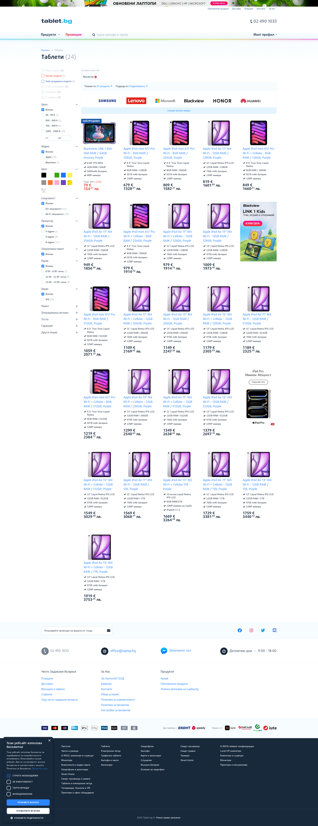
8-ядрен (52, 242)
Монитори (66, 760)
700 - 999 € (53, 125)
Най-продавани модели (60, 81)
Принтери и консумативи (233, 764)
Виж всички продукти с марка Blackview (109, 181)
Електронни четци (111, 751)
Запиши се (108, 630)
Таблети (105, 746)
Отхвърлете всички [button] (28, 810)
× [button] (49, 740)
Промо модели (55, 75)
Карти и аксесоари (151, 755)
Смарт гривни (188, 751)
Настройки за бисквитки (115, 710)
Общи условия (110, 694)
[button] (28, 817)
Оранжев (52, 183)
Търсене (94, 35)
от (47, 138)
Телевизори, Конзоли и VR (75, 788)
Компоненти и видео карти (75, 764)
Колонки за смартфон (152, 769)
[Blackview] (194, 101)
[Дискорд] (274, 630)
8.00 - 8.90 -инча (56, 271)
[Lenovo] (136, 100)
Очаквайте (53, 92)
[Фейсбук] (240, 630)
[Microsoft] (165, 100)
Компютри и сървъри (231, 755)
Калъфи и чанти (110, 760)
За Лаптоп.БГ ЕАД (112, 678)
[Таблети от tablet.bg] (56, 21)
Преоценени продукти (218, 9)
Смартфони (147, 746)
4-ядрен (52, 231)
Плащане (248, 9)
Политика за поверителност (118, 699)
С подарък (53, 97)
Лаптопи (65, 746)
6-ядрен (52, 236)
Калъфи (145, 751)
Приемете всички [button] (28, 802)
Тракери (185, 755)
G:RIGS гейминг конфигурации (237, 746)
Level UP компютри (230, 751)
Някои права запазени (168, 817)
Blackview (52, 162)
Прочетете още (40, 768)
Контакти (261, 9)
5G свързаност (56, 208)
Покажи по (90, 86)
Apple (51, 157)
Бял (52, 175)
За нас (272, 9)
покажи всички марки (178, 110)
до (59, 138)
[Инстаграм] (251, 630)
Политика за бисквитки (115, 705)
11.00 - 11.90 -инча (58, 276)
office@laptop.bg (123, 651)
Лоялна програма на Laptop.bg (179, 689)
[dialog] (28, 780)
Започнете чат (180, 650)
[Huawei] (250, 100)
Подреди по (122, 86)
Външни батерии (150, 764)
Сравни (102, 195)
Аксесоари (106, 764)
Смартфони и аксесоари (74, 769)
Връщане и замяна (53, 689)
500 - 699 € (53, 120)
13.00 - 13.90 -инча (58, 282)
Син (65, 175)
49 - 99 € (52, 115)
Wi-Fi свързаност (57, 214)
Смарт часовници (190, 746)
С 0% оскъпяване (57, 86)
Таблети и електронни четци (76, 783)
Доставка (236, 9)
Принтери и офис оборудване (77, 792)
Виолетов (65, 183)
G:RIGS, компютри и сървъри (77, 755)
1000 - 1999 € (55, 131)
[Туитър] (263, 630)
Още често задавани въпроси (59, 699)
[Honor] (222, 100)
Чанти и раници (69, 751)
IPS (50, 299)
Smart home (187, 760)
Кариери (106, 683)
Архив (164, 678)
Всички (49, 109)
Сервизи (46, 694)
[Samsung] (107, 101)
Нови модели (55, 70)
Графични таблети (111, 755)
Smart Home (68, 774)
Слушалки (146, 760)
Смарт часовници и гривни (75, 778)
